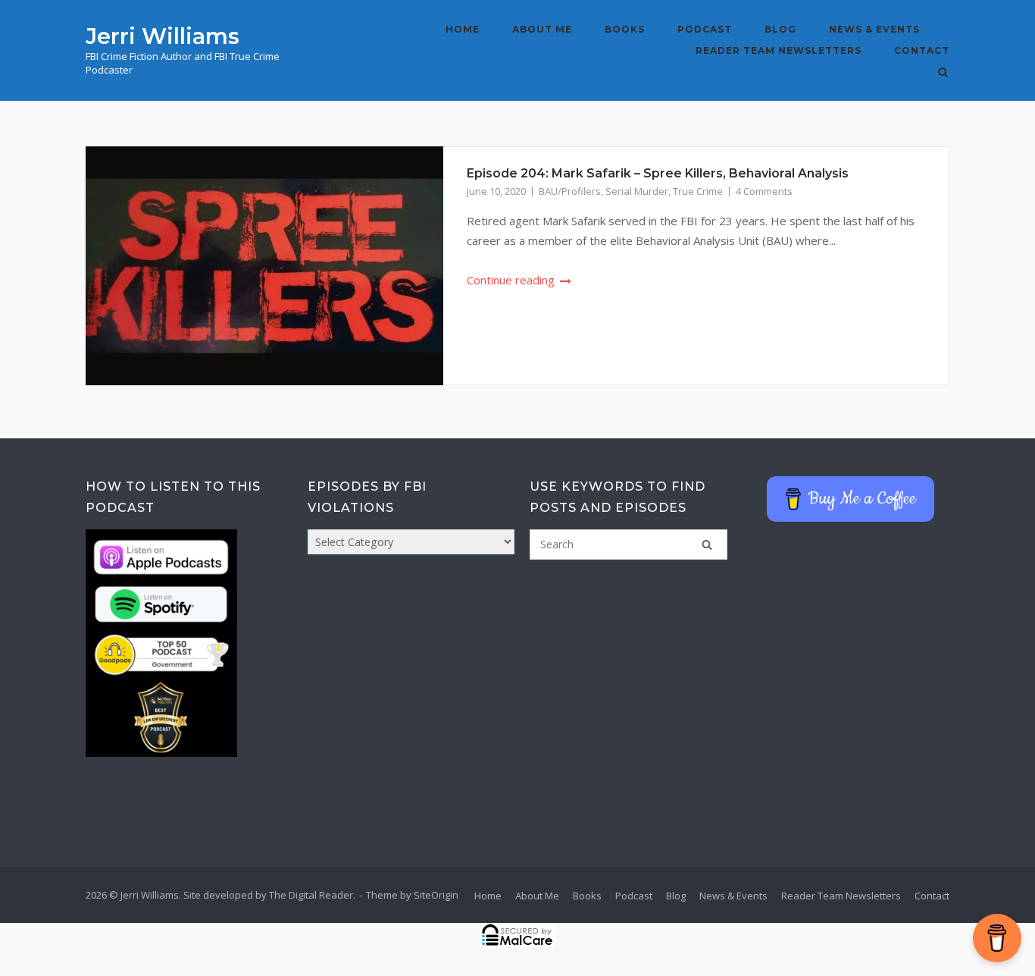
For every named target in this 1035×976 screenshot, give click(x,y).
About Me (542, 29)
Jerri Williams (162, 36)
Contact (921, 50)
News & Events (874, 29)
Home (463, 29)
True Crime (698, 191)
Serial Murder (636, 191)
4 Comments (764, 191)
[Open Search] (943, 73)
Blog (780, 29)
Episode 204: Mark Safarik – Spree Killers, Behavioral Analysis (658, 173)
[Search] (706, 544)
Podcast (704, 29)
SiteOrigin (436, 895)
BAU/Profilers (570, 191)
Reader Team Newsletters (778, 50)
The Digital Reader (311, 895)
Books (625, 29)
